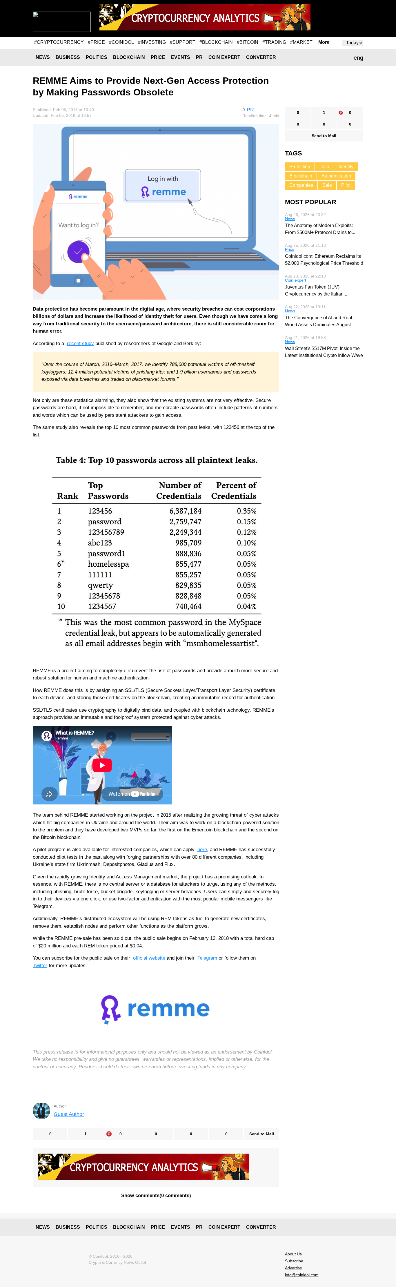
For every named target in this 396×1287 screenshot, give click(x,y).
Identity (346, 166)
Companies (301, 185)
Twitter (40, 965)
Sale (327, 185)
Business (68, 57)
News (43, 57)
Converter (261, 57)
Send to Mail (261, 1134)
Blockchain (129, 57)
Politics (96, 57)
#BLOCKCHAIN (216, 42)
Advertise (293, 1268)
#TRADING (274, 42)
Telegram (207, 958)
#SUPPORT (182, 42)
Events (180, 57)
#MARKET (301, 42)
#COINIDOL (121, 42)
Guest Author (69, 1114)
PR (199, 57)
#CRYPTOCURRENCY (59, 42)
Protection (299, 166)
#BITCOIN (247, 42)
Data (324, 166)
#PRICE (96, 42)
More (323, 42)
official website (149, 958)
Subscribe (294, 1261)
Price (158, 57)
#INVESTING (152, 42)
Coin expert (224, 57)
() (156, 1195)
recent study (80, 343)
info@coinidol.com (302, 1275)
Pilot (345, 185)
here (202, 849)
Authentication (336, 175)
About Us (293, 1254)
